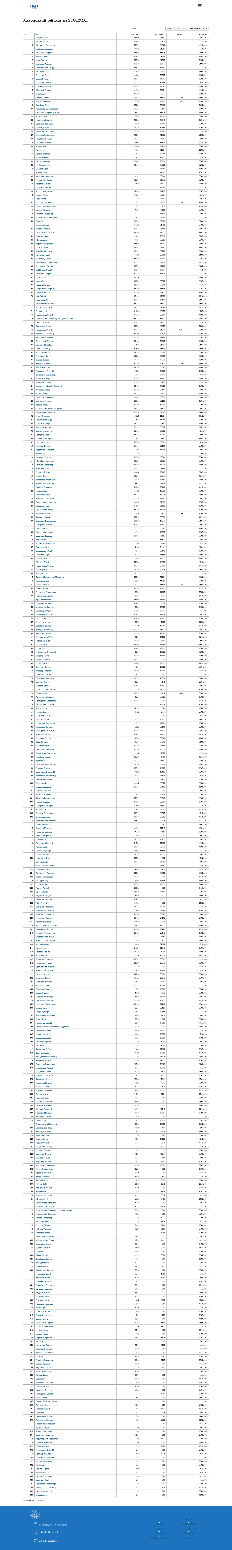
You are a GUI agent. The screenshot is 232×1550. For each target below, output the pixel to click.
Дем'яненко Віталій (44, 1000)
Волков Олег (41, 1008)
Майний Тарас (42, 686)
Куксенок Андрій (43, 1060)
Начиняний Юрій (43, 1034)
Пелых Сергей (42, 719)
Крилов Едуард (43, 285)
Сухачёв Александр (44, 997)
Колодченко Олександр (46, 1057)
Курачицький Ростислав (47, 1439)
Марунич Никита (43, 1154)
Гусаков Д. (40, 1356)
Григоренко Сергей (44, 1394)
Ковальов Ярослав (44, 120)
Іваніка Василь (42, 360)
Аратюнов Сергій (43, 1173)
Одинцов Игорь (43, 1233)
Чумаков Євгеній (43, 791)
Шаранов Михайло (44, 345)
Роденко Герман (43, 1150)
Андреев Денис (43, 1293)
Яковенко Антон (43, 83)
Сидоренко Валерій (44, 806)
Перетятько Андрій (44, 266)
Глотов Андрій (43, 802)
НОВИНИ (160, 1524)
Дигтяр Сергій (42, 1469)
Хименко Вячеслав (44, 1349)
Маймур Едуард (43, 682)
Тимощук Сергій (43, 517)
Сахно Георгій (42, 1319)
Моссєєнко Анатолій (45, 1236)
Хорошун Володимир (45, 866)
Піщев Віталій (42, 1255)
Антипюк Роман (43, 1405)
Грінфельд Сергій (44, 1023)
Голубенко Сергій (44, 1090)
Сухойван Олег (43, 105)
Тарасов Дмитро (43, 379)
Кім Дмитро (41, 240)
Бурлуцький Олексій (45, 772)
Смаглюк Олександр (45, 397)
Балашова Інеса (43, 783)
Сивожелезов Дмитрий (46, 1124)
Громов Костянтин (44, 1102)
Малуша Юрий (42, 1480)
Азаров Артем (42, 405)
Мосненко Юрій (43, 978)
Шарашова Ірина (43, 854)
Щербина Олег (42, 1266)
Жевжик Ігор (41, 573)
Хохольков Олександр (46, 375)
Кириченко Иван (43, 922)
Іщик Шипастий (43, 416)
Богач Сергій (41, 663)
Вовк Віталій (41, 955)
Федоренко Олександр (45, 1165)
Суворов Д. (41, 948)
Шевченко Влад (43, 1446)
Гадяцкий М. (41, 645)
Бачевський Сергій (44, 1472)
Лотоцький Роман (44, 963)
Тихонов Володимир (45, 798)
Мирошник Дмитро (45, 607)
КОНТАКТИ (189, 1533)
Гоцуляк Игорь (43, 1225)
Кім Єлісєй (41, 296)
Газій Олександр (43, 349)
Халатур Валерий (43, 671)
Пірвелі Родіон (42, 98)
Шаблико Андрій (43, 603)
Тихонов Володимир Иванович (50, 577)
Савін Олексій (42, 528)
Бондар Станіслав (44, 180)
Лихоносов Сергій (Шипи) (48, 113)
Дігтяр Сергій (42, 1199)
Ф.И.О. (37, 34)
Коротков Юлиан (43, 1162)
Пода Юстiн (41, 199)
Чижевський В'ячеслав (46, 1214)
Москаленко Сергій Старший (49, 386)
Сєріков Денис (42, 225)
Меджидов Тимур (44, 1147)
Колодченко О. (42, 1263)
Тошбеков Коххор (44, 1259)
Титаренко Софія (43, 1049)
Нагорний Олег (43, 442)
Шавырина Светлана (45, 731)
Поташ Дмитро (43, 128)
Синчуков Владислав (45, 1064)
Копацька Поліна (43, 1083)
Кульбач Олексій (43, 600)
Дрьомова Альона (44, 1416)
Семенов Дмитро (43, 768)
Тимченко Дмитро (44, 1383)
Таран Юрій (41, 1308)
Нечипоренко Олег (44, 570)
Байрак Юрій (41, 1184)
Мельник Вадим (43, 401)
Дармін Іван (41, 277)
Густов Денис (42, 247)
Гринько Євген (43, 952)
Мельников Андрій (44, 1068)
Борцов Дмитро (43, 154)
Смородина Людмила (45, 1270)
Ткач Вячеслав (42, 1053)
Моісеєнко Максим (44, 615)
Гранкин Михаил (43, 1113)
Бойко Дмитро (42, 394)
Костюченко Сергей (45, 566)
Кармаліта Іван (42, 581)
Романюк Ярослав (44, 139)
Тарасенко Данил (43, 794)
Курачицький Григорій (46, 652)
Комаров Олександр (45, 498)
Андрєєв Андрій (43, 896)
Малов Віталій (42, 944)
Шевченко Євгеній (44, 727)
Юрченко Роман (43, 390)
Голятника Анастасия (46, 1311)
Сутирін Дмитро (43, 457)
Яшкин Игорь (42, 1334)
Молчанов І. (41, 1495)
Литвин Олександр (44, 465)
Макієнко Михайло (44, 49)
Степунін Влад (42, 435)
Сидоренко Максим (44, 929)
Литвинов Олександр (45, 45)
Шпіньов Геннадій (44, 877)
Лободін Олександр (44, 1326)
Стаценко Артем (43, 1042)
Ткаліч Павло (42, 56)
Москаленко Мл (43, 660)
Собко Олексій (42, 585)
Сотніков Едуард (43, 626)
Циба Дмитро (42, 862)
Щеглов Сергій (42, 562)
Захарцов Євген (43, 667)
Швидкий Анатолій (45, 1457)
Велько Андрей (43, 1364)
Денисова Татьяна (44, 536)
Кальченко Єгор (43, 300)
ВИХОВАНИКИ (189, 1524)
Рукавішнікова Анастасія (47, 925)
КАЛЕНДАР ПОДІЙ (189, 1529)
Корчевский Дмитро (45, 483)
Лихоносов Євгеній (44, 843)
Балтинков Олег (43, 611)
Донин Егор (41, 1379)
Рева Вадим (41, 453)
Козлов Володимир (45, 596)
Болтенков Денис (44, 86)
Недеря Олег (41, 476)
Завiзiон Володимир (45, 251)
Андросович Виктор (45, 697)
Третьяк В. (40, 761)
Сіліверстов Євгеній (45, 371)
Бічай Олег (41, 94)
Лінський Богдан (43, 90)
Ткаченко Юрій (42, 1221)
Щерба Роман (42, 892)
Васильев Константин (46, 821)
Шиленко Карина (43, 989)
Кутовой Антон (43, 1330)
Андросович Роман (44, 1420)
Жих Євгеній (42, 742)
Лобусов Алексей (43, 1229)
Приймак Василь (43, 547)
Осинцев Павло (43, 472)
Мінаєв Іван (41, 146)
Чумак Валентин (43, 427)
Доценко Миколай (44, 828)
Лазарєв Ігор (41, 1251)
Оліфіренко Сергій (44, 270)
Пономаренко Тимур (45, 68)
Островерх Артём (43, 1038)
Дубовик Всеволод (44, 1360)
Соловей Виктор (43, 1281)
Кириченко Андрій (44, 337)
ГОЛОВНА (159, 1519)
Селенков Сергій (43, 738)
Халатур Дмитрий (44, 1109)
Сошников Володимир (46, 592)
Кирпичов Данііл (43, 1368)
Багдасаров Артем (44, 1289)
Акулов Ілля (42, 1180)
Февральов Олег (43, 367)
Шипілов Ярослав (44, 982)
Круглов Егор (42, 1135)
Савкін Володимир (44, 1169)
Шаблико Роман (43, 1158)
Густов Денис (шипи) (46, 689)
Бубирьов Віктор (43, 1296)
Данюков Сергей (43, 824)
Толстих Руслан (43, 116)
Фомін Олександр (43, 101)
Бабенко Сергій (42, 656)
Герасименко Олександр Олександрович (54, 1210)
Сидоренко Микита (44, 907)
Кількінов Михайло (45, 461)
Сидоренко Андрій (44, 525)
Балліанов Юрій (43, 495)
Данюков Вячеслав (44, 124)
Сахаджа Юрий (42, 236)
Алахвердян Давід (44, 202)
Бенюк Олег (41, 1120)
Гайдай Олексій (43, 641)
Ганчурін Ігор (42, 881)
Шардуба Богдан (43, 1072)
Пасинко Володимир (45, 813)
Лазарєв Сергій (42, 1143)
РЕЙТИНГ (189, 1519)
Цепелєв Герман (43, 836)
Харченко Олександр (45, 334)
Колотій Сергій (43, 809)
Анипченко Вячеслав (45, 873)
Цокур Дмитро (42, 1012)
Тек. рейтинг (134, 34)
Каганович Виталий (45, 131)
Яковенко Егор (42, 75)
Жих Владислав (43, 734)
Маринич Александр (45, 1435)
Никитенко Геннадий (45, 1424)
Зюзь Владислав (43, 1371)
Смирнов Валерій (43, 143)
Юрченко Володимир (45, 135)
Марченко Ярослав (44, 1338)
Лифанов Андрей (43, 274)
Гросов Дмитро (43, 712)
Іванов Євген (42, 281)
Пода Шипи (41, 1019)
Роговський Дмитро (45, 341)
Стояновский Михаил (46, 304)
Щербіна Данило (43, 674)
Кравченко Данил (44, 1345)
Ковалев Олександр (45, 914)
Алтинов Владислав (45, 543)
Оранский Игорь (43, 423)
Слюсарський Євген (45, 749)
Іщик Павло (41, 60)
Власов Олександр (44, 1218)
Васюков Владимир (44, 214)
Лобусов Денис (42, 884)
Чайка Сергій (41, 1398)
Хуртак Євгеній (43, 229)
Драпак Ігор (41, 150)
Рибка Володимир (44, 832)
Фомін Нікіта (41, 708)
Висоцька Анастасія (45, 937)
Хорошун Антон (43, 622)
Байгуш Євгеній (43, 446)
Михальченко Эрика (45, 1240)
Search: (134, 28)
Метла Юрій (41, 1341)
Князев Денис (42, 847)
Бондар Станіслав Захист (47, 217)
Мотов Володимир (44, 176)
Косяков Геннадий (44, 1353)
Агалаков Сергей (43, 633)
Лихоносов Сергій (44, 53)
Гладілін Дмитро (44, 899)
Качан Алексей (42, 985)
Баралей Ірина (42, 993)
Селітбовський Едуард (46, 764)
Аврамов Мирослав (44, 244)
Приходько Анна (43, 1454)
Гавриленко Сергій (44, 1323)
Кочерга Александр (44, 630)
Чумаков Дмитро (43, 851)
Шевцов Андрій (43, 292)
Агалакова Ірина (43, 326)
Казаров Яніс (41, 491)
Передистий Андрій (45, 232)
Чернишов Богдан (44, 356)
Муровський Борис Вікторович (50, 409)
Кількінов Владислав (45, 480)
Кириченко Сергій (44, 1491)
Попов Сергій (42, 588)
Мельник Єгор (42, 71)
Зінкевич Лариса (43, 1278)
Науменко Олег (43, 1098)
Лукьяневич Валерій (45, 967)
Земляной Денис (43, 364)
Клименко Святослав (45, 723)
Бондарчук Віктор (44, 869)
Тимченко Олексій (44, 1079)
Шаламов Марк (42, 506)
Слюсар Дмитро (43, 322)
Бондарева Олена (43, 311)
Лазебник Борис (43, 757)
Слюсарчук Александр (46, 1487)
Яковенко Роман (43, 513)
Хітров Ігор (41, 540)
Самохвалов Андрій (45, 1206)
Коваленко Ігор (43, 858)
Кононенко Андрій (44, 970)
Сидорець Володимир (46, 521)
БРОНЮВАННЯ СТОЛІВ (159, 1538)
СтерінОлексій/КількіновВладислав (52, 1027)
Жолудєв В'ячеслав (44, 959)
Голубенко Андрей (44, 1300)
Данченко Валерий (44, 438)
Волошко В (41, 839)
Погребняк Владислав (46, 1285)
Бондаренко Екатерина (46, 701)
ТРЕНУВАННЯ (159, 1533)
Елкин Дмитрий (43, 1132)
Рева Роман (41, 1191)
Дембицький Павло (45, 779)
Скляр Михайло (43, 161)
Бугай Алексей (42, 1087)
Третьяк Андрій (43, 1427)
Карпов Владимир (44, 1476)
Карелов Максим (43, 184)
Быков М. (40, 1045)
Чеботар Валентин (44, 1461)
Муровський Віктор (44, 510)
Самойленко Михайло (46, 753)
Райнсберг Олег (43, 903)
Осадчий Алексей (44, 1315)
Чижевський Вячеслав (46, 1203)
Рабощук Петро (43, 1176)
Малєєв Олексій (43, 352)
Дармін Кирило (43, 974)
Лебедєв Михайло (44, 1105)
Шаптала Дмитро (44, 259)
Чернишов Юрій (43, 555)
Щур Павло (41, 1413)
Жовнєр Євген (42, 746)
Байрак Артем (42, 1094)
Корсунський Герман (45, 1015)
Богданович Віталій (45, 1450)
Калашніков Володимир (47, 109)
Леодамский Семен (44, 187)
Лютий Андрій (42, 888)
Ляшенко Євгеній (44, 1390)
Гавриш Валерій (43, 1409)
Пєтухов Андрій (43, 558)
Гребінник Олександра (46, 1484)
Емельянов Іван (43, 817)
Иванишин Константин (46, 1401)
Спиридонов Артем (44, 1128)
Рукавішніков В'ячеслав (46, 502)
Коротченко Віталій (45, 450)
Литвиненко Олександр (46, 262)
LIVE (189, 1538)
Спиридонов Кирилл (45, 289)
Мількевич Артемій (45, 911)
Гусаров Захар (42, 1375)
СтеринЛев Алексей (45, 704)
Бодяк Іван (41, 648)
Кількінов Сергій (43, 1117)
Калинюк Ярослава (44, 1304)
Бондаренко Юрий (44, 551)
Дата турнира (202, 34)
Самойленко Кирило (45, 412)
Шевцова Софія (42, 693)
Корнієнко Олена (43, 382)
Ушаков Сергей (43, 468)
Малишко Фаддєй (44, 307)
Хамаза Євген (42, 1139)
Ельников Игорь (43, 1244)
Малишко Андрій (44, 431)
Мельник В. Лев (43, 716)
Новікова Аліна (43, 165)
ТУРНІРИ (160, 1529)
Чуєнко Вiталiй (43, 1248)
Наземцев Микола (44, 918)
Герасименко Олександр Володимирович (54, 319)
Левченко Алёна (43, 1030)
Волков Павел (42, 172)
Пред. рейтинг (159, 34)
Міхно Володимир (44, 1431)
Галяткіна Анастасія (45, 678)
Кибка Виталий (43, 255)
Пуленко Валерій (43, 1274)
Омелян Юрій (42, 169)
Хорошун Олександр (45, 191)
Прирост (179, 34)
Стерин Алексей (43, 210)
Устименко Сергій (44, 330)
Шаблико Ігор (42, 1465)
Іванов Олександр (44, 1195)
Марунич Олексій (43, 64)
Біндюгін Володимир (45, 933)
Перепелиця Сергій (44, 315)
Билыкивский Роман (45, 637)
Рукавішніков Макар (45, 532)
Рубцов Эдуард (43, 41)
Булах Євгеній (42, 157)
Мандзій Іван (42, 38)
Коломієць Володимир (46, 1004)
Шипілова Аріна (43, 1386)
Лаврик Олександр (44, 1075)
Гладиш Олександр (44, 487)
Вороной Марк (42, 79)
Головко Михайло (44, 1442)
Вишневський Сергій (45, 940)
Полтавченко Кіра (44, 420)
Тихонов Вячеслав (44, 1188)
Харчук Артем (42, 195)
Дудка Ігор (41, 618)
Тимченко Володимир (46, 776)
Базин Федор (41, 221)
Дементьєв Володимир (46, 206)
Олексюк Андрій (43, 787)
